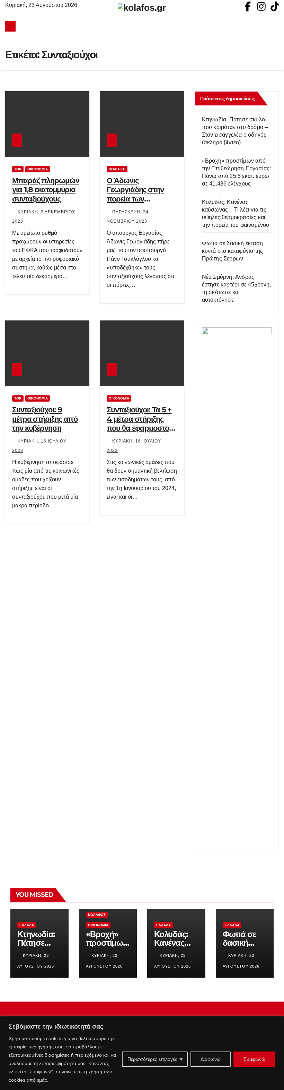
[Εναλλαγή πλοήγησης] (143, 26)
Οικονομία (37, 169)
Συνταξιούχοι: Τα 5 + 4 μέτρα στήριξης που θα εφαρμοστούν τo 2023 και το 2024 (142, 423)
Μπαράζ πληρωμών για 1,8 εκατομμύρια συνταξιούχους (45, 190)
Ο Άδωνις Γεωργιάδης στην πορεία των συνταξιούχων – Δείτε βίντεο (142, 199)
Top (17, 169)
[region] (142, 1053)
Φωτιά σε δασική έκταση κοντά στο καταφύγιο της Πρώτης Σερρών (232, 250)
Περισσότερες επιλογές (152, 1059)
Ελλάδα (26, 925)
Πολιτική (117, 169)
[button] (274, 26)
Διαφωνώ (211, 1059)
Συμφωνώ (254, 1059)
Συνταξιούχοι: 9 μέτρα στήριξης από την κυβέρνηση (45, 419)
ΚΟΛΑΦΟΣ (97, 915)
